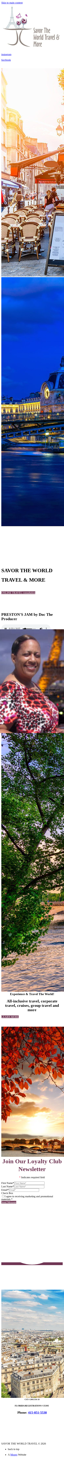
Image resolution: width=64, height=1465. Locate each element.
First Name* (7, 1183)
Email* (5, 1189)
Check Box (7, 1193)
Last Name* (7, 1186)
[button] (18, 592)
